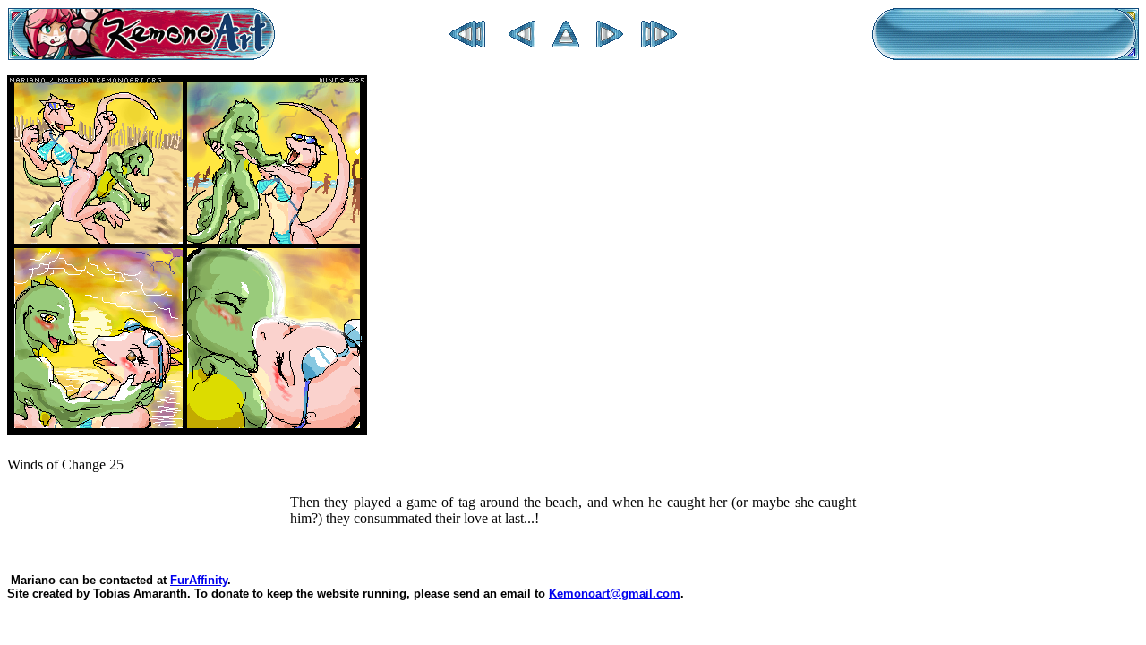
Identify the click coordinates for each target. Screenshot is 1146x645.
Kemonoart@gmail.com (614, 593)
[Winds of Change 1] (467, 42)
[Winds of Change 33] (659, 42)
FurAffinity (198, 580)
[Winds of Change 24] (522, 42)
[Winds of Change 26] (609, 42)
